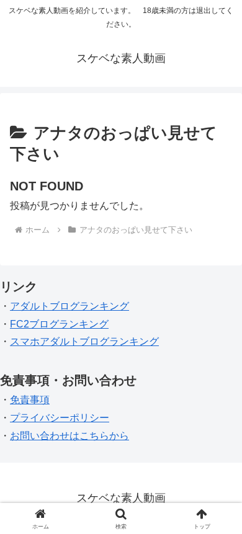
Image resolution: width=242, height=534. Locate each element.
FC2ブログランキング (59, 324)
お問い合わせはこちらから (69, 435)
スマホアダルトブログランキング (84, 341)
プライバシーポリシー (59, 417)
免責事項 (30, 399)
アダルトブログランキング (69, 306)
